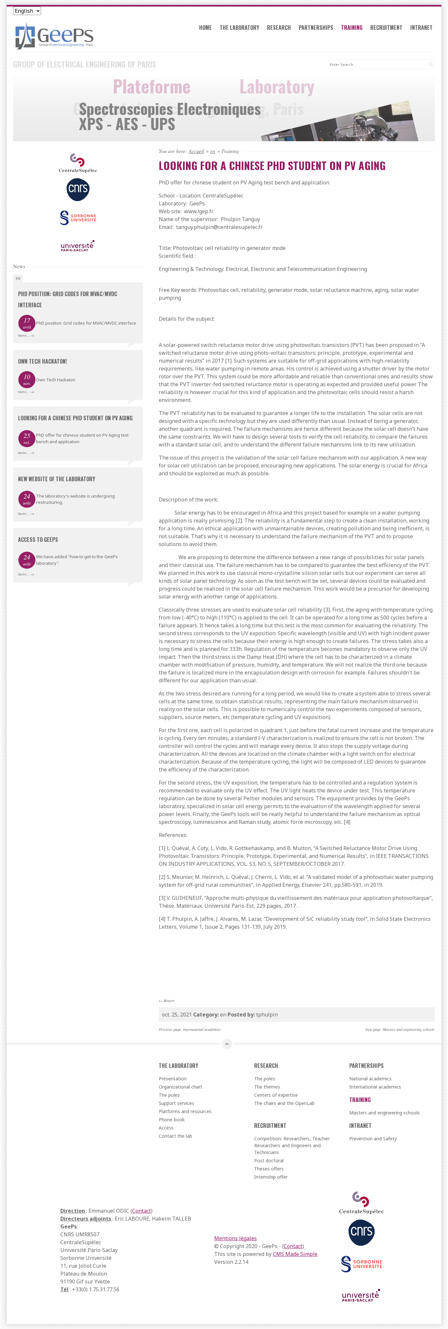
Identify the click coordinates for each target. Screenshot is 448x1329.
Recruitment (386, 27)
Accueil (196, 151)
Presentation (173, 1078)
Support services (176, 1103)
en (212, 151)
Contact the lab (175, 1136)
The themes (267, 1087)
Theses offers (269, 1169)
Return (169, 1000)
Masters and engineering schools (409, 1029)
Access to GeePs (38, 539)
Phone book (172, 1119)
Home (205, 27)
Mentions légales (235, 1238)
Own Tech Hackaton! (42, 361)
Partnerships (316, 27)
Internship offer (271, 1177)
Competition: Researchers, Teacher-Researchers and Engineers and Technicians (292, 1145)
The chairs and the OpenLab (284, 1103)
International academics (202, 1029)
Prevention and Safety (373, 1138)
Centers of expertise (276, 1095)
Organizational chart (180, 1087)
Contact (141, 1210)
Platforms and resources (185, 1111)
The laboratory (239, 27)
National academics (370, 1078)
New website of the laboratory (56, 479)
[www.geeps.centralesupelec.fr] (78, 35)
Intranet (421, 27)
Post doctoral (269, 1160)
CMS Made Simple (295, 1254)
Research (279, 27)
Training (351, 27)
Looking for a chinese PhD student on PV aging (75, 418)
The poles (169, 1095)
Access (166, 1128)
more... (23, 335)
